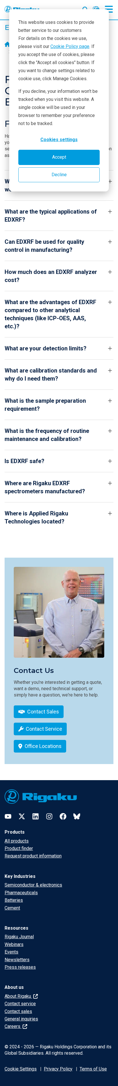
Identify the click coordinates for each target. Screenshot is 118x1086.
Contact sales (18, 1011)
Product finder (19, 848)
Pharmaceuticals (21, 892)
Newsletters (17, 959)
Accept (59, 157)
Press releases (20, 967)
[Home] (7, 45)
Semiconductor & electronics (33, 885)
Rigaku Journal (19, 936)
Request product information (33, 856)
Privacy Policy (58, 1069)
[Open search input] (85, 8)
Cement (12, 908)
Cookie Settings (21, 1069)
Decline (59, 174)
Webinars (14, 944)
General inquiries (21, 1019)
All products (17, 841)
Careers (13, 1026)
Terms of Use (93, 1069)
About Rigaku (18, 996)
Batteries (14, 900)
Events (11, 952)
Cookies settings (59, 139)
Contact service (20, 1003)
